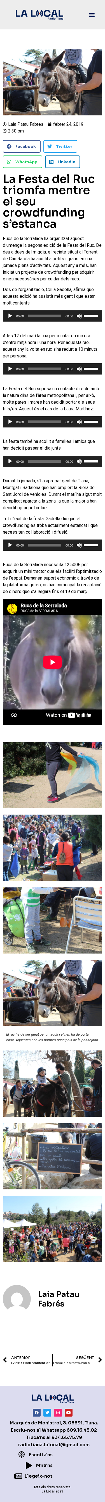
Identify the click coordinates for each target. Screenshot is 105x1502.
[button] (92, 14)
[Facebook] (37, 1413)
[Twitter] (47, 1413)
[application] (52, 316)
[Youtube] (69, 1413)
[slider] (91, 315)
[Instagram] (58, 1413)
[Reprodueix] (10, 316)
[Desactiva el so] (79, 316)
